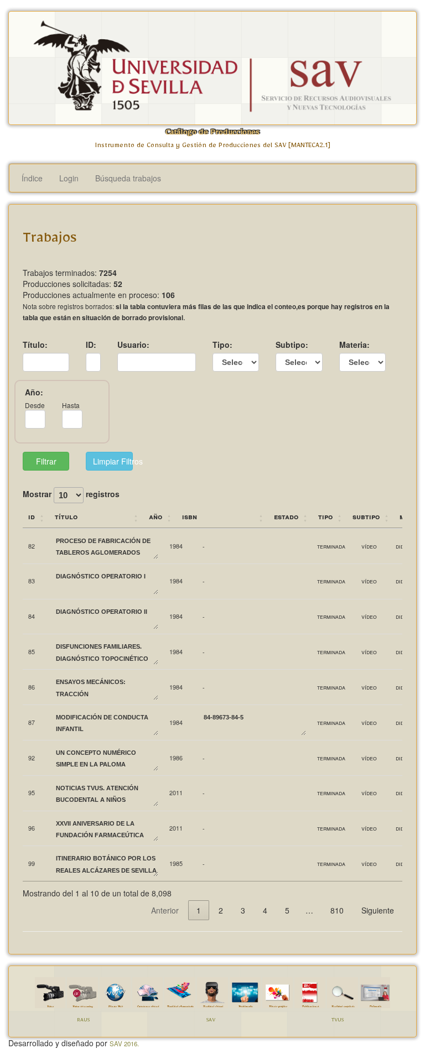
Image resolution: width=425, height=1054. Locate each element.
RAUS (83, 1021)
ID (31, 516)
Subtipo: (292, 344)
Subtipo (366, 516)
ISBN (189, 516)
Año (155, 516)
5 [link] (287, 910)
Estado (286, 516)
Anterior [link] (165, 910)
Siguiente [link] (377, 910)
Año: (34, 392)
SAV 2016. (124, 1043)
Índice (32, 178)
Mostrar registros (71, 494)
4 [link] (265, 910)
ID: (91, 344)
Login (69, 178)
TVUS (337, 1021)
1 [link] (198, 910)
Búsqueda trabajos (128, 178)
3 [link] (243, 910)
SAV (210, 1021)
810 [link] (337, 910)
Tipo (325, 516)
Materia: (354, 344)
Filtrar (46, 461)
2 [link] (221, 910)
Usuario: (133, 344)
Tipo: (222, 344)
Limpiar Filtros (112, 461)
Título (66, 516)
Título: (35, 344)
